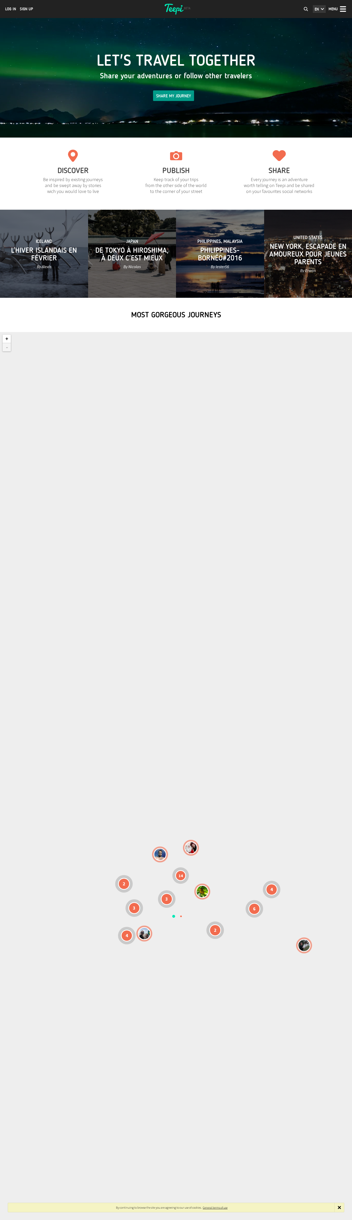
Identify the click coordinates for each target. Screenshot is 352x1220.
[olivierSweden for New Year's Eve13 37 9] (191, 847)
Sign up (26, 9)
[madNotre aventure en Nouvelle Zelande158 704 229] (304, 945)
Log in (10, 9)
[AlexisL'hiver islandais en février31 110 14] (160, 854)
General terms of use (215, 1207)
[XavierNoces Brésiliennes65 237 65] (144, 933)
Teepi (176, 9)
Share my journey (173, 96)
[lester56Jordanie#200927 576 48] (202, 891)
